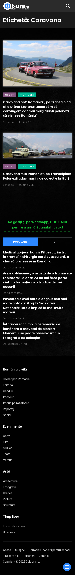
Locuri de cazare (14, 526)
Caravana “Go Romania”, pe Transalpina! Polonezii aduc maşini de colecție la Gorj (37, 176)
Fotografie (10, 487)
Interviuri (8, 397)
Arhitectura (10, 481)
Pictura (7, 499)
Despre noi (12, 555)
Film (5, 442)
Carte (6, 436)
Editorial (8, 385)
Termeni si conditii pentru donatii (49, 550)
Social (7, 415)
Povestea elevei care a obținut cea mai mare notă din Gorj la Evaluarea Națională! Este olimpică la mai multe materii (35, 306)
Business (9, 532)
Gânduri (8, 391)
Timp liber (27, 95)
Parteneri (29, 555)
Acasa (7, 550)
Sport (9, 95)
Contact (44, 555)
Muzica (7, 448)
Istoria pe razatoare (16, 403)
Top (55, 241)
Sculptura (9, 505)
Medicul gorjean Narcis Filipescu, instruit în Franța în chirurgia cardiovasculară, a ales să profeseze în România (36, 257)
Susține (20, 550)
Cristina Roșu (15, 293)
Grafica (7, 493)
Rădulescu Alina (17, 344)
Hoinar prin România (16, 379)
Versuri (7, 460)
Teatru (7, 454)
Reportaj (8, 409)
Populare (20, 241)
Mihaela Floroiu (16, 267)
